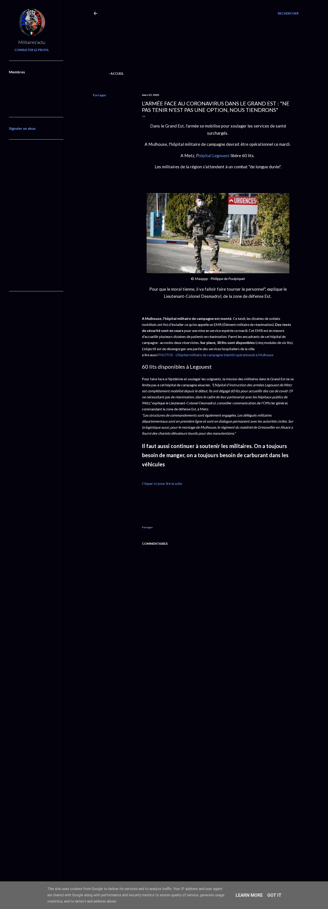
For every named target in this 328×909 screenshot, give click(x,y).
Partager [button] (99, 95)
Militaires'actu (31, 42)
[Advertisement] (188, 39)
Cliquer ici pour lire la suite (162, 483)
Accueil (117, 73)
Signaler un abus (22, 128)
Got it (274, 895)
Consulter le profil (32, 50)
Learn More (249, 895)
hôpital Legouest (214, 155)
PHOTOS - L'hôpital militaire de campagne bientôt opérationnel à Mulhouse (215, 355)
